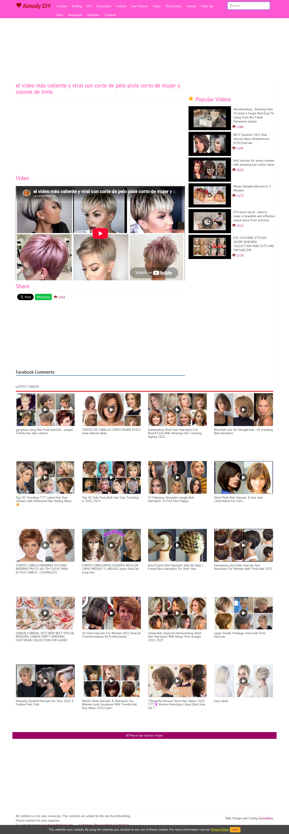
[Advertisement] (144, 48)
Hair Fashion (139, 6)
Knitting (77, 6)
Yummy (191, 6)
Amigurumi (75, 15)
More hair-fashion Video (146, 735)
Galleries (93, 15)
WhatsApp (43, 297)
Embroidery (174, 6)
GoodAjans (266, 818)
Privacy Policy (220, 829)
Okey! (235, 829)
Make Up (207, 6)
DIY (89, 6)
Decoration (104, 6)
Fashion (121, 6)
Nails (60, 15)
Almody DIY (36, 5)
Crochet (62, 6)
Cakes (157, 6)
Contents (110, 15)
